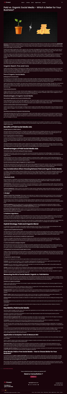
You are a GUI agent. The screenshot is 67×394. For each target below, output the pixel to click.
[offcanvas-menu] (62, 2)
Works (22, 2)
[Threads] (32, 384)
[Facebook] (29, 384)
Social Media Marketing (8, 368)
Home (33, 392)
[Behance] (33, 384)
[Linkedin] (35, 384)
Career (58, 392)
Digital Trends (38, 2)
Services (28, 2)
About (32, 2)
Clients (50, 392)
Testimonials (46, 392)
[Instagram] (30, 384)
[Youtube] (38, 384)
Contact (44, 2)
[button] (23, 2)
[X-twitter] (36, 384)
